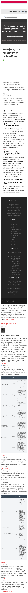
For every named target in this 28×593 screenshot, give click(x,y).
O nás (12, 239)
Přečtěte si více (10, 319)
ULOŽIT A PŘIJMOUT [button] (6, 591)
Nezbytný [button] (3, 363)
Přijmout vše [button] (4, 323)
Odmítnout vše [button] (12, 323)
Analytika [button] (3, 481)
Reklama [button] (3, 562)
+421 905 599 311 (14, 11)
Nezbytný (5, 365)
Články (13, 242)
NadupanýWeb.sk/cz (12, 302)
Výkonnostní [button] (4, 468)
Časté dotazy (15, 224)
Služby (13, 227)
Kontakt (13, 244)
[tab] (14, 110)
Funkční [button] (3, 455)
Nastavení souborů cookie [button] (8, 325)
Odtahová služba (16, 229)
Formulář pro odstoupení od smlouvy (15, 258)
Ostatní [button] (3, 579)
